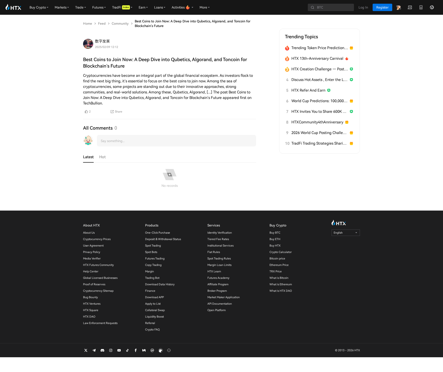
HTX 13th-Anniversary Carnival (317, 58)
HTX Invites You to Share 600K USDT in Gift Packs (319, 111)
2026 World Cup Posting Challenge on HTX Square (319, 133)
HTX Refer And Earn (308, 90)
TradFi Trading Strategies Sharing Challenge (319, 143)
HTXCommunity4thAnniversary (317, 122)
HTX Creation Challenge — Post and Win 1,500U (319, 69)
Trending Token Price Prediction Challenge (319, 48)
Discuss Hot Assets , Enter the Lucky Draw (319, 79)
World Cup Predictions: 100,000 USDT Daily (319, 101)
